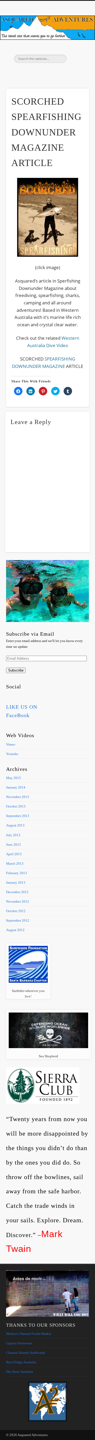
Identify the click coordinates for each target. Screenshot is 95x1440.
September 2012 (17, 920)
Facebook (25, 72)
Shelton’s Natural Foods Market (28, 1334)
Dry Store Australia (19, 1372)
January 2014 (15, 787)
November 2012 (17, 901)
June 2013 (13, 845)
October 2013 (16, 806)
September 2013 (17, 816)
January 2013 (15, 882)
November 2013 (17, 797)
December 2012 (17, 892)
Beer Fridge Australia (21, 1362)
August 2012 (15, 930)
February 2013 (16, 873)
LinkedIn (68, 72)
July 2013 (13, 835)
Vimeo (46, 72)
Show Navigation (76, 47)
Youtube (12, 754)
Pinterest (36, 72)
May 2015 (13, 778)
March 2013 (14, 863)
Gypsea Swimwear (19, 1343)
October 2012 (16, 911)
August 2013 (15, 825)
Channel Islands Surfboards (25, 1353)
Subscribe (15, 670)
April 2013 (14, 854)
